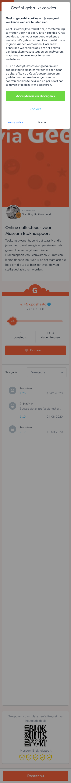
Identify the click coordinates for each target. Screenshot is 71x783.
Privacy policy (14, 122)
